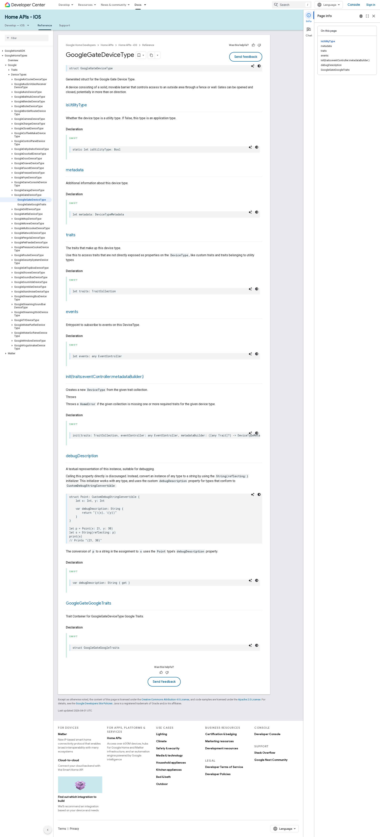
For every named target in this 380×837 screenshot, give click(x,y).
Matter (62, 734)
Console (354, 5)
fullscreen (367, 16)
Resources (85, 5)
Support (64, 25)
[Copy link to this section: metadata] (87, 170)
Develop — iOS (15, 25)
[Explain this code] (253, 66)
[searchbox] (26, 38)
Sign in (370, 4)
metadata (75, 170)
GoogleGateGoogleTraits (88, 603)
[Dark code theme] (259, 66)
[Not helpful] (259, 45)
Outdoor (162, 784)
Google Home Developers (81, 45)
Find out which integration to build (77, 799)
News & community (113, 5)
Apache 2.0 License (249, 699)
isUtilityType (76, 105)
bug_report (361, 16)
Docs (138, 5)
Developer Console (267, 734)
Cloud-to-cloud (68, 760)
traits (70, 234)
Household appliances (171, 762)
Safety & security (168, 748)
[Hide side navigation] (48, 830)
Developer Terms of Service (224, 767)
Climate (161, 741)
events (72, 311)
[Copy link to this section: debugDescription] (102, 456)
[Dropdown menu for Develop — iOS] (29, 25)
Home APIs (107, 45)
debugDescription (82, 455)
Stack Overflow (264, 752)
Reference (45, 25)
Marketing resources (219, 741)
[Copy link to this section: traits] (79, 235)
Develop (64, 5)
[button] (26, 51)
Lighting (161, 734)
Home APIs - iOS (23, 17)
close (373, 16)
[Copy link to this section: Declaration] (87, 129)
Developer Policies (218, 774)
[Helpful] (253, 45)
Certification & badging (221, 734)
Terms (62, 828)
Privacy (74, 828)
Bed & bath (163, 777)
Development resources (221, 748)
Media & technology (169, 755)
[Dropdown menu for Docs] (146, 5)
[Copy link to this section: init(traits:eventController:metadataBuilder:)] (148, 377)
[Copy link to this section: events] (82, 312)
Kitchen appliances (169, 769)
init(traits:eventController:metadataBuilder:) (105, 376)
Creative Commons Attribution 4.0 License (165, 699)
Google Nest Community (271, 760)
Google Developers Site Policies (94, 703)
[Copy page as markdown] (151, 55)
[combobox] (292, 4)
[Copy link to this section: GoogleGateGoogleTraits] (115, 603)
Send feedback (245, 57)
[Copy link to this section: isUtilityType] (91, 105)
